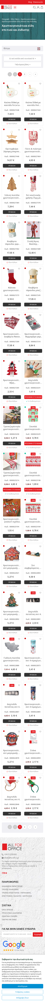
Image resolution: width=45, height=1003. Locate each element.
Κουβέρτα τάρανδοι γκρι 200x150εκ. (12, 242)
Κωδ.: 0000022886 (12, 665)
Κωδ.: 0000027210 (33, 341)
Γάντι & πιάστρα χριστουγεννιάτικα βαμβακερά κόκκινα (33, 150)
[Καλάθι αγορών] (41, 8)
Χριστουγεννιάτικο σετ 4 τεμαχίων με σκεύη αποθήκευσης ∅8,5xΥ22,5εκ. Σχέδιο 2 (33, 659)
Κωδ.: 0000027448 (12, 110)
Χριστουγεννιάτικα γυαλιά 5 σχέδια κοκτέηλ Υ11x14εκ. (12, 520)
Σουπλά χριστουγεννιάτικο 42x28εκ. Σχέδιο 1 (33, 520)
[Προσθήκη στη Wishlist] (18, 83)
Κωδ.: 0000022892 (12, 619)
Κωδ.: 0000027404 (33, 156)
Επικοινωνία (38, 2)
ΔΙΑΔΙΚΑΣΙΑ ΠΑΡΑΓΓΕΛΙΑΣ (12, 886)
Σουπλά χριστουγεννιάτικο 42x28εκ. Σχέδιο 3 (33, 427)
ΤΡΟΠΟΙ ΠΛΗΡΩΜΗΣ (10, 889)
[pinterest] (6, 873)
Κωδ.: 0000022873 (33, 665)
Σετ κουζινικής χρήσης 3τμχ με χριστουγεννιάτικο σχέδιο (33, 196)
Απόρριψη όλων (22, 998)
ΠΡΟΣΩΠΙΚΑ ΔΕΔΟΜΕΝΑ (12, 913)
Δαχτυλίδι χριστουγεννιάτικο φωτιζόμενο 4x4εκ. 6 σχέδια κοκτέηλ (33, 381)
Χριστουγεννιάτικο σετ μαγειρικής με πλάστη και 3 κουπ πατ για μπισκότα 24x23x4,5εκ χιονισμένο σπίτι (12, 566)
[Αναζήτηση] (34, 7)
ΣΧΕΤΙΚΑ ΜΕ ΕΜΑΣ (9, 919)
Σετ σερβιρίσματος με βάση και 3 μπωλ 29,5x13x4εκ (33, 566)
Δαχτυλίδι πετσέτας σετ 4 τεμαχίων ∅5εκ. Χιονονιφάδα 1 (12, 705)
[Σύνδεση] (37, 8)
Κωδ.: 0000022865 (33, 712)
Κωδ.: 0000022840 (33, 804)
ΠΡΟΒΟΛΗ (11, 119)
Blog (30, 2)
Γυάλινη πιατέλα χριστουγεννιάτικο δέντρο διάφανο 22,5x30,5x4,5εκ (12, 659)
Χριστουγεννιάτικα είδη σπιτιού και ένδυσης (19, 21)
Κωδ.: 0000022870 (12, 758)
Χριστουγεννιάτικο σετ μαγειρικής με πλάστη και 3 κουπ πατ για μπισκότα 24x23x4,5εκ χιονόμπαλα (12, 751)
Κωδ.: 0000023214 (12, 480)
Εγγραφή (37, 934)
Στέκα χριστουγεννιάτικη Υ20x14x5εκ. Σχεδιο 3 (33, 751)
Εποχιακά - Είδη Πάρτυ (11, 19)
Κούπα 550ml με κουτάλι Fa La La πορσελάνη (11, 103)
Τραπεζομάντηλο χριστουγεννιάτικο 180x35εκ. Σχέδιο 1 (12, 474)
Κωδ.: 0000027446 (12, 156)
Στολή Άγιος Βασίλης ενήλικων (33, 242)
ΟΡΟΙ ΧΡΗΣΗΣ (7, 910)
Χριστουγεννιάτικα (28, 19)
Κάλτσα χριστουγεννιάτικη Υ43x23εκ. (12, 289)
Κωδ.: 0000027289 (33, 249)
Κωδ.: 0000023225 (33, 434)
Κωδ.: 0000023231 (33, 388)
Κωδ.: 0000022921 (12, 573)
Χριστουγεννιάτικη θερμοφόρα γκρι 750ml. (33, 335)
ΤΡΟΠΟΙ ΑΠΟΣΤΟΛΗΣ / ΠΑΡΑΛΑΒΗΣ (16, 893)
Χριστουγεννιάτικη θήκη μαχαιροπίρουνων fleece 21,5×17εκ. (12, 381)
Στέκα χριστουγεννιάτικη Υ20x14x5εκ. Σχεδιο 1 (33, 798)
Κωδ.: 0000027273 (12, 295)
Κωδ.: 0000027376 (33, 203)
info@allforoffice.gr (11, 858)
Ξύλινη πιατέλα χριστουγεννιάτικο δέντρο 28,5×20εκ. (12, 196)
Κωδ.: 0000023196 (33, 480)
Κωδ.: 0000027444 (33, 110)
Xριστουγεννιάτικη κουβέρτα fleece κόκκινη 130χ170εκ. (12, 335)
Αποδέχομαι (22, 986)
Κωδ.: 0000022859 (33, 758)
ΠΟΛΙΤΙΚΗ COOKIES (9, 916)
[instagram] (4, 873)
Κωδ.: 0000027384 (12, 203)
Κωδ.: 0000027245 (33, 295)
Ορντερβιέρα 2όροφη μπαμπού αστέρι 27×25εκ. (11, 150)
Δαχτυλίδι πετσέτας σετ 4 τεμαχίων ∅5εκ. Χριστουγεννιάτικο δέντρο (33, 613)
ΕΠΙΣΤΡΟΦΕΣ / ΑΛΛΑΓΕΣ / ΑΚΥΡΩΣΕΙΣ (17, 896)
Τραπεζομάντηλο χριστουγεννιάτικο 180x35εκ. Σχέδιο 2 (12, 427)
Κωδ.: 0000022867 (12, 712)
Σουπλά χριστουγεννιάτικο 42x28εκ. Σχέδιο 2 (33, 474)
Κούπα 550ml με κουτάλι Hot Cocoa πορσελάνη (33, 103)
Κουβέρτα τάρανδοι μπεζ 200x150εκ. (33, 289)
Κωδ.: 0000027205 (12, 388)
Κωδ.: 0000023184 (33, 526)
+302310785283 (10, 854)
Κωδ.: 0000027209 (12, 341)
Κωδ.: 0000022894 (33, 573)
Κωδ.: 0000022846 (12, 804)
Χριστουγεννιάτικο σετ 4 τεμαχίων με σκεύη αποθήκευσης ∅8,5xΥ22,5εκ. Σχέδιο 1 (33, 705)
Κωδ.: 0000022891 (33, 619)
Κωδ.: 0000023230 (12, 434)
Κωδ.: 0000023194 (12, 526)
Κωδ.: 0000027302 (12, 249)
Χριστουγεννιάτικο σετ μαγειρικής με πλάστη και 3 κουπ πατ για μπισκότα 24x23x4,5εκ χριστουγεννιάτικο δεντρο (12, 613)
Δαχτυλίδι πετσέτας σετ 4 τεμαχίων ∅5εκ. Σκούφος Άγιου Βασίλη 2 (12, 798)
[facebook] (2, 873)
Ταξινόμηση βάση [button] (22, 64)
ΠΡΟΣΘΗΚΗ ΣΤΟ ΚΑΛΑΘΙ (33, 397)
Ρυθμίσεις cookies (22, 992)
